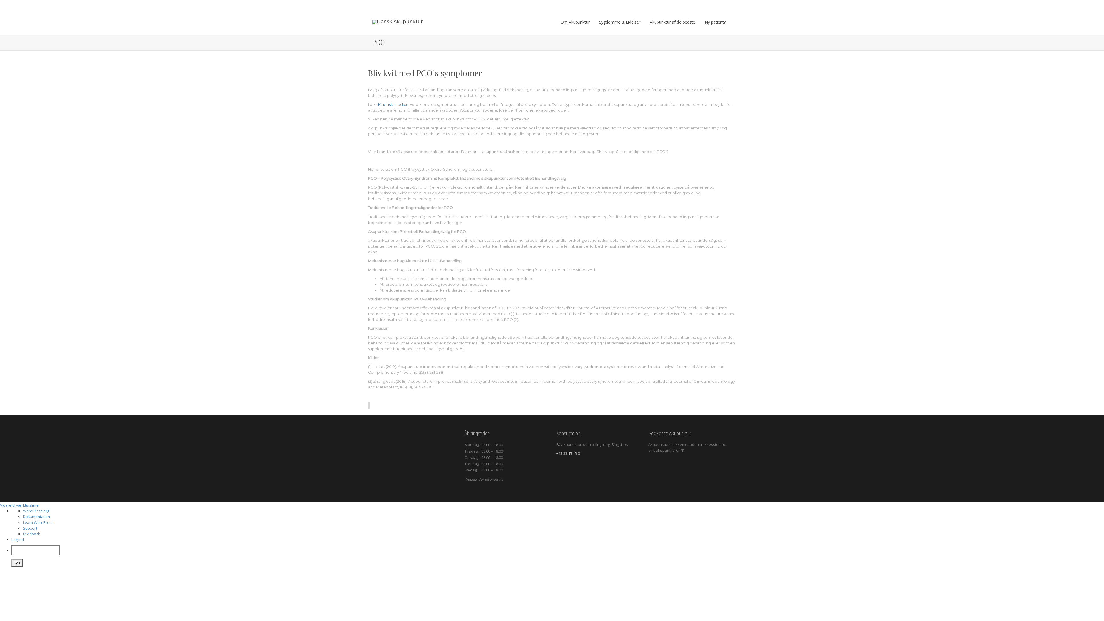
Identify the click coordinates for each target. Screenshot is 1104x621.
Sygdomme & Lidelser (620, 22)
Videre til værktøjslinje (19, 505)
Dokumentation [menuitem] (36, 516)
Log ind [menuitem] (18, 539)
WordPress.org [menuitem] (36, 510)
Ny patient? (716, 22)
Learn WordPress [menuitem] (38, 522)
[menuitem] (558, 556)
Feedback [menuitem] (31, 533)
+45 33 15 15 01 (569, 453)
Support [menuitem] (30, 528)
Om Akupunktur (576, 22)
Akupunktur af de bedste (673, 22)
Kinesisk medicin (393, 104)
